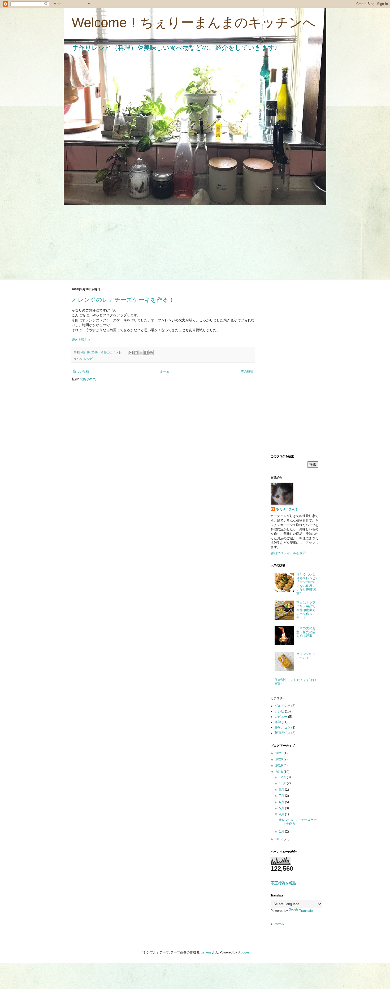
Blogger (243, 952)
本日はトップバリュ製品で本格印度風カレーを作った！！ (305, 610)
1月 (282, 831)
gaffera (206, 952)
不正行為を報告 (284, 883)
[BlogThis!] (135, 352)
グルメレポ (283, 706)
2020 (279, 759)
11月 (283, 783)
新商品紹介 (283, 733)
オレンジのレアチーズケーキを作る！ (123, 299)
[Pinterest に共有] (151, 352)
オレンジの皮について (305, 655)
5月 (282, 808)
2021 (279, 753)
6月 (282, 802)
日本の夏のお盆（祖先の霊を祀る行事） (305, 632)
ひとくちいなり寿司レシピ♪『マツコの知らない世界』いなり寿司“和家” (306, 584)
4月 (282, 814)
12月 (283, 777)
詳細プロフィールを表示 (288, 553)
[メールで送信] (130, 352)
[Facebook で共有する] (146, 352)
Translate (306, 911)
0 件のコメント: (112, 352)
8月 (282, 789)
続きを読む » (81, 340)
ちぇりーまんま (287, 509)
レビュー (281, 717)
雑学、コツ (283, 727)
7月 (282, 796)
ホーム (165, 371)
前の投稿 (247, 371)
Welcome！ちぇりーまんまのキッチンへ (194, 22)
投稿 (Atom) (88, 379)
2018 (279, 772)
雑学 (278, 722)
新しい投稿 (81, 371)
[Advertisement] (195, 242)
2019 (279, 765)
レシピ (88, 358)
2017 (279, 839)
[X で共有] (141, 352)
